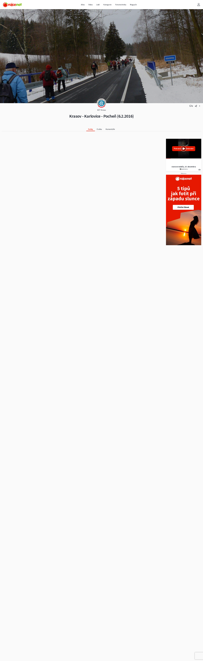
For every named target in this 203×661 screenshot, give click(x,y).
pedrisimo (184, 169)
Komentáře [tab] (110, 129)
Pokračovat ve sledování (183, 149)
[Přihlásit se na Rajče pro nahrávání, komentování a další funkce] (198, 5)
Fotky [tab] (90, 129)
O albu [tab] (99, 129)
